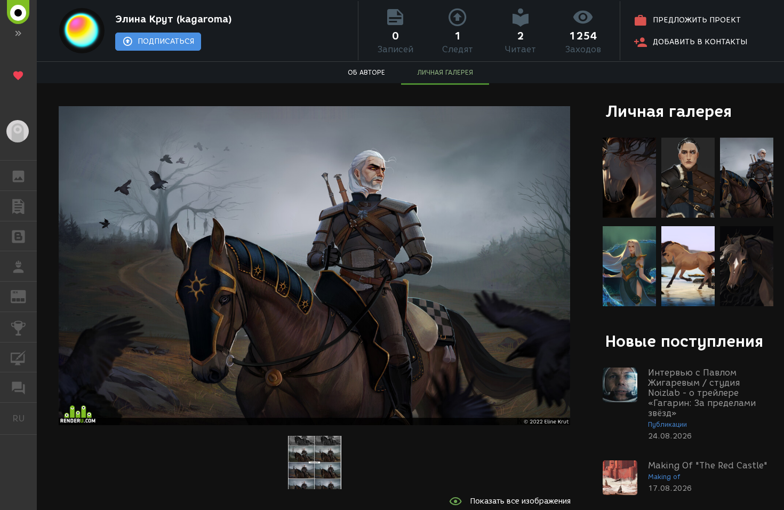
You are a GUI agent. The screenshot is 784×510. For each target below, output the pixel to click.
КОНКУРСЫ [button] (18, 327)
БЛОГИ (18, 236)
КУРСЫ (18, 357)
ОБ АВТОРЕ (366, 72)
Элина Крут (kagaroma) (173, 19)
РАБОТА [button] (18, 266)
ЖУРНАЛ (25, 296)
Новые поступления (684, 341)
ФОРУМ (18, 387)
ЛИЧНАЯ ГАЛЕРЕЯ (445, 72)
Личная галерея (668, 111)
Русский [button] (24, 418)
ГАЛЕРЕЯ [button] (18, 175)
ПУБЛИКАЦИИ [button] (18, 206)
